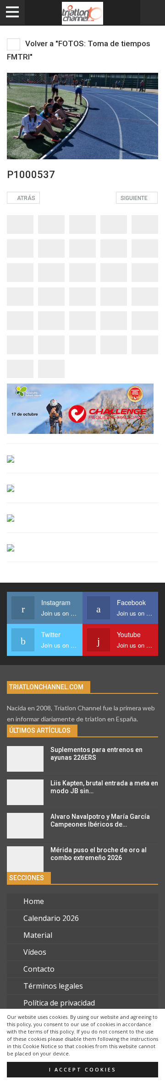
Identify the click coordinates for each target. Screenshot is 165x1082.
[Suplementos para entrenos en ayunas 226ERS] (25, 759)
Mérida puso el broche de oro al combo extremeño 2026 (98, 853)
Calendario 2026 (51, 918)
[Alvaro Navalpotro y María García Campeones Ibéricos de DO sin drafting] (25, 826)
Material (37, 935)
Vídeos (34, 952)
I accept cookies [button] (82, 1069)
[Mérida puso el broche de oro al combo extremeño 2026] (25, 859)
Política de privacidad (59, 1003)
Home (33, 901)
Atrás (25, 198)
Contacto (39, 969)
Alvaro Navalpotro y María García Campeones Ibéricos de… (100, 820)
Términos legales (53, 986)
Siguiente (135, 198)
